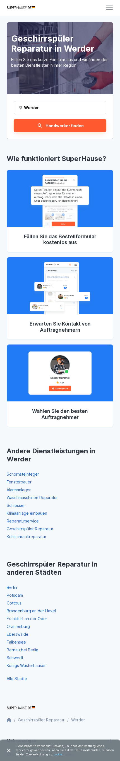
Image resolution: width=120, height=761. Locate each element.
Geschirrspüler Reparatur (30, 528)
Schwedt (15, 657)
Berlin (12, 587)
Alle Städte (17, 678)
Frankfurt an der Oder (27, 618)
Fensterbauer (19, 482)
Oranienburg (18, 626)
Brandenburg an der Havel (31, 610)
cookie (58, 754)
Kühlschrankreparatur (26, 536)
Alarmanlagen (19, 489)
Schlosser (16, 505)
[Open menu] (109, 8)
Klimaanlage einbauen (27, 513)
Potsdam (15, 595)
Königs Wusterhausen (27, 665)
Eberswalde (17, 634)
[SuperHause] (21, 7)
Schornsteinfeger (23, 474)
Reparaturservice (23, 521)
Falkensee (16, 642)
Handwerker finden (64, 125)
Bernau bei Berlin (22, 649)
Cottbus (14, 603)
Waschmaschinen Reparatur (32, 497)
